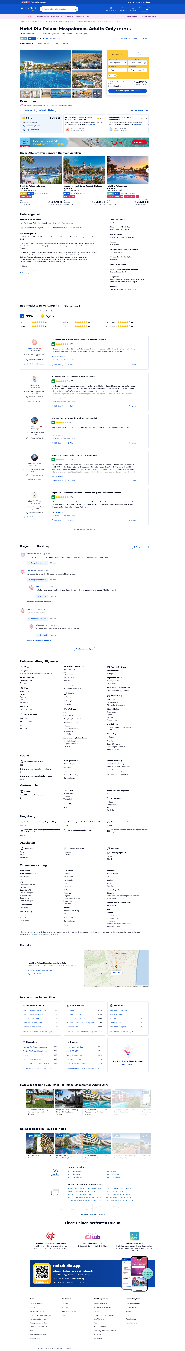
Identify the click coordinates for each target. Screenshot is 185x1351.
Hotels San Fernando (75, 1171)
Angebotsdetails (34, 934)
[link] (111, 9)
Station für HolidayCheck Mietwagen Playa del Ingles (129, 831)
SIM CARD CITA (72, 1051)
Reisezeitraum (133, 59)
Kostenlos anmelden (147, 16)
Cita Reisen (70, 1010)
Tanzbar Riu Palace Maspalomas (35, 1051)
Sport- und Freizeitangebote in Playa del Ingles (84, 1032)
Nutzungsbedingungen (102, 1307)
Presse (128, 1311)
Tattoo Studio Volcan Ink (75, 1055)
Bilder (55, 43)
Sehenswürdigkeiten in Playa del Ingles (37, 1032)
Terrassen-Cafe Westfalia (32, 1059)
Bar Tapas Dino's (116, 1014)
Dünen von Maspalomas (32, 1019)
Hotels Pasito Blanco (113, 1177)
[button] (45, 69)
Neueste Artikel (131, 1323)
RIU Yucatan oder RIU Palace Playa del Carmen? (84, 1200)
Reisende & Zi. (133, 67)
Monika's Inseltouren (74, 1014)
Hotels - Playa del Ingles (114, 1191)
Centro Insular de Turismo (32, 1023)
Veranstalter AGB (100, 1304)
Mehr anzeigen (25, 273)
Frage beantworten (38, 563)
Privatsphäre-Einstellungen (104, 1315)
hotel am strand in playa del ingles (118, 1197)
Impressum (98, 1338)
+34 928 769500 (36, 974)
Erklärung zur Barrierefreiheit (105, 1331)
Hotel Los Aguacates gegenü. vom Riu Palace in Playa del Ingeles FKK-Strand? (86, 1197)
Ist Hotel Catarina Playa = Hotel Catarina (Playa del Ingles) (86, 1188)
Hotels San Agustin (112, 1174)
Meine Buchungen (36, 1304)
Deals (24, 2)
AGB (95, 1323)
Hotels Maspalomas (75, 1177)
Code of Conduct (68, 1315)
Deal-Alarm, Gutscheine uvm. (41, 1315)
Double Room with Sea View (36, 364)
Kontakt (129, 2)
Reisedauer (112, 67)
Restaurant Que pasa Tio (119, 1027)
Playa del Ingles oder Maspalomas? (118, 1188)
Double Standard (35, 401)
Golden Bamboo (116, 1023)
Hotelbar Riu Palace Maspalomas (35, 1047)
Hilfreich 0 (43, 596)
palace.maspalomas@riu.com (41, 970)
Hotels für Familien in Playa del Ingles (119, 1200)
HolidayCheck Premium (39, 1327)
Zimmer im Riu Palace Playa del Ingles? (81, 1191)
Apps (32, 1331)
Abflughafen (112, 59)
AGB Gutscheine (100, 1327)
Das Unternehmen (133, 1304)
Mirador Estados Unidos (32, 1027)
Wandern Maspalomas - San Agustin (80, 1023)
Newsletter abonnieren (38, 1319)
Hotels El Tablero (74, 1174)
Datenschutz (98, 1311)
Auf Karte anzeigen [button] (80, 34)
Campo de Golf (72, 1027)
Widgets (65, 1307)
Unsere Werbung (132, 1307)
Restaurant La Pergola (118, 1010)
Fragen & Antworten (37, 1311)
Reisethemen (131, 1319)
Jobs (127, 1315)
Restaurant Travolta (117, 1019)
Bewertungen (43, 43)
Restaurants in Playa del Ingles (121, 1032)
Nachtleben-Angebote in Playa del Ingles (38, 1068)
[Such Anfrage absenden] (75, 9)
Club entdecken (131, 16)
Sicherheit (97, 1334)
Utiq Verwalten (99, 1319)
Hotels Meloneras (112, 1171)
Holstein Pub (27, 1055)
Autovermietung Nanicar (75, 1019)
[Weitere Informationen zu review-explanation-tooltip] (59, 38)
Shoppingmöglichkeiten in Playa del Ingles (82, 1068)
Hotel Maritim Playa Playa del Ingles (80, 1194)
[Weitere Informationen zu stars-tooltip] (130, 29)
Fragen (64, 43)
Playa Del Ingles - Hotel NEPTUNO (118, 1194)
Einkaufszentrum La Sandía (76, 1063)
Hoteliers (65, 1304)
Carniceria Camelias (73, 1059)
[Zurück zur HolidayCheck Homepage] (28, 9)
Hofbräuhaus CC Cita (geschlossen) (36, 1063)
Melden (53, 563)
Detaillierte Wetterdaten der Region (92, 1214)
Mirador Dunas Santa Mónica (34, 1014)
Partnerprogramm (69, 1311)
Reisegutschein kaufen (38, 1323)
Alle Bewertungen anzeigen (83, 529)
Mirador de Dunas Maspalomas (34, 1010)
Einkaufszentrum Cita (74, 1047)
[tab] (117, 53)
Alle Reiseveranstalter (38, 1334)
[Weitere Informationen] (133, 82)
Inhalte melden (35, 1338)
